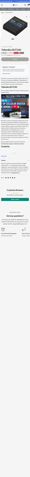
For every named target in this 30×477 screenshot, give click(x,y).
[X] (8, 178)
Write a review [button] (15, 199)
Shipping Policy (15, 172)
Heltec (17, 9)
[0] (27, 5)
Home (2, 12)
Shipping (9, 55)
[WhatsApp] (12, 178)
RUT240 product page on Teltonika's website (12, 143)
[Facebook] (6, 178)
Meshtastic (3, 9)
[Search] (25, 5)
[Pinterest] (10, 178)
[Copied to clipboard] (15, 178)
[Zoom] (26, 16)
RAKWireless (11, 9)
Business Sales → (7, 73)
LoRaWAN (23, 9)
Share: (2, 177)
